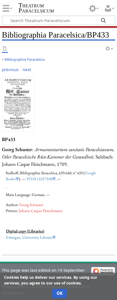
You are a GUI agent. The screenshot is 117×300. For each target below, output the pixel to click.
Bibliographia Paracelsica (25, 59)
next (27, 69)
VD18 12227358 (39, 178)
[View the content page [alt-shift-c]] (5, 49)
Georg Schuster (31, 204)
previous (10, 69)
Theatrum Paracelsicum (36, 8)
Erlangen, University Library (29, 237)
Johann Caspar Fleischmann (41, 210)
